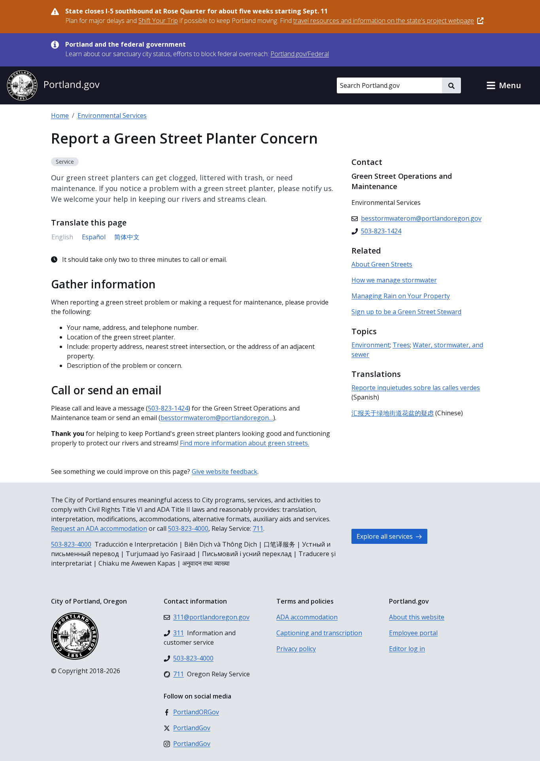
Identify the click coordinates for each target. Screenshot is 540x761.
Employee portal (413, 632)
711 (258, 528)
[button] (504, 85)
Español (94, 237)
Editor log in (407, 648)
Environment (370, 345)
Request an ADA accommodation (99, 528)
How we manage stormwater (394, 280)
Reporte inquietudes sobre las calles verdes (415, 387)
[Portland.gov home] (53, 85)
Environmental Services (112, 115)
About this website (416, 617)
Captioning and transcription (319, 632)
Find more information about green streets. (244, 443)
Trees (401, 345)
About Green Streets (381, 264)
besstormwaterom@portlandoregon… (216, 417)
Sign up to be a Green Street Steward (406, 311)
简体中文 (127, 237)
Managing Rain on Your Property (400, 296)
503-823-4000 (188, 528)
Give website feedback (224, 471)
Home (60, 115)
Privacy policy (296, 648)
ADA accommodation (307, 617)
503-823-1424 (168, 408)
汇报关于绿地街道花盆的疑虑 (392, 413)
